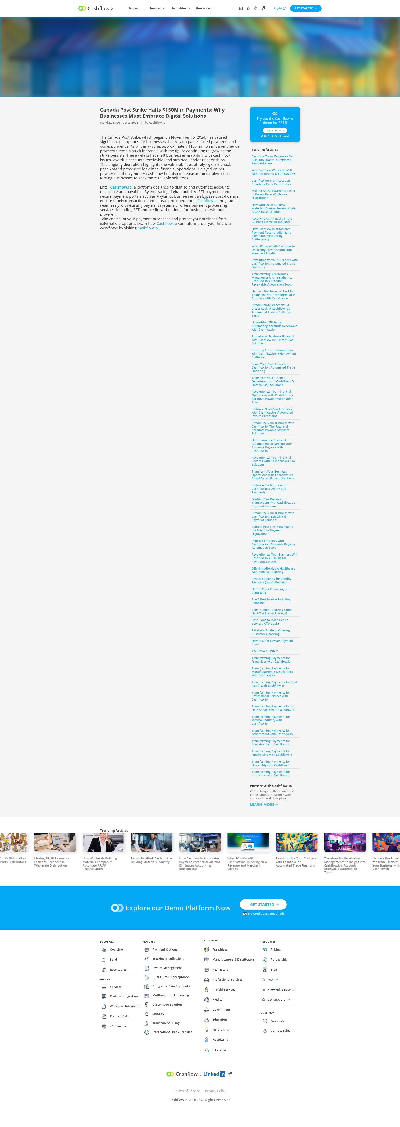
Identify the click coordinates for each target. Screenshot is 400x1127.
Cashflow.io (207, 200)
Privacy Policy (215, 1091)
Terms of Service (187, 1091)
